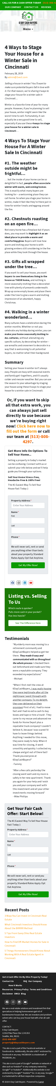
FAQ (25, 981)
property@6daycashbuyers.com (18, 1042)
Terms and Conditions (41, 989)
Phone (15, 537)
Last (13, 525)
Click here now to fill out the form (28, 429)
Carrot (41, 1081)
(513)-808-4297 (36, 439)
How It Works (15, 985)
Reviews (46, 7)
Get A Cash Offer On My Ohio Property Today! (24, 977)
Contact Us (31, 7)
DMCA (17, 993)
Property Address (21, 500)
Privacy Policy (21, 989)
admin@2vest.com (18, 77)
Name (15, 512)
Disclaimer (7, 993)
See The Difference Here (28, 623)
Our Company (13, 7)
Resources (7, 989)
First (13, 516)
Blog (23, 993)
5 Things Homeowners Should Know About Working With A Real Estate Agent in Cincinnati (27, 954)
